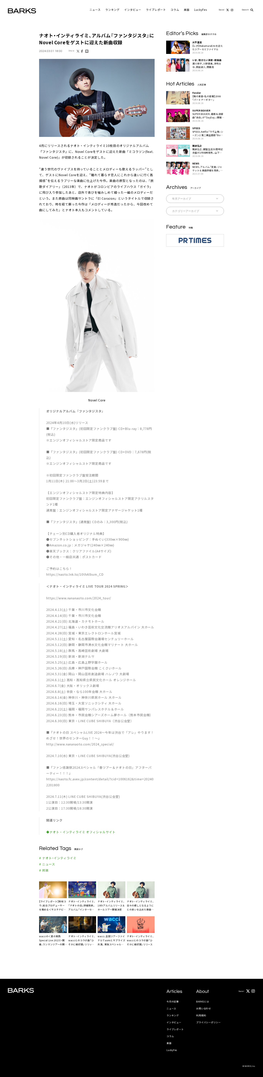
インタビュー (132, 10)
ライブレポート (156, 10)
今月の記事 (173, 1001)
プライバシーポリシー (208, 1022)
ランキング (112, 10)
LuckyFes (200, 10)
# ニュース (47, 864)
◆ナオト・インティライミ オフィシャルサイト (81, 832)
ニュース (95, 10)
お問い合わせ (203, 1008)
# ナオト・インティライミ (57, 858)
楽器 (187, 10)
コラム (175, 10)
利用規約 (201, 1015)
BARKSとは (202, 1001)
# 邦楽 (44, 870)
